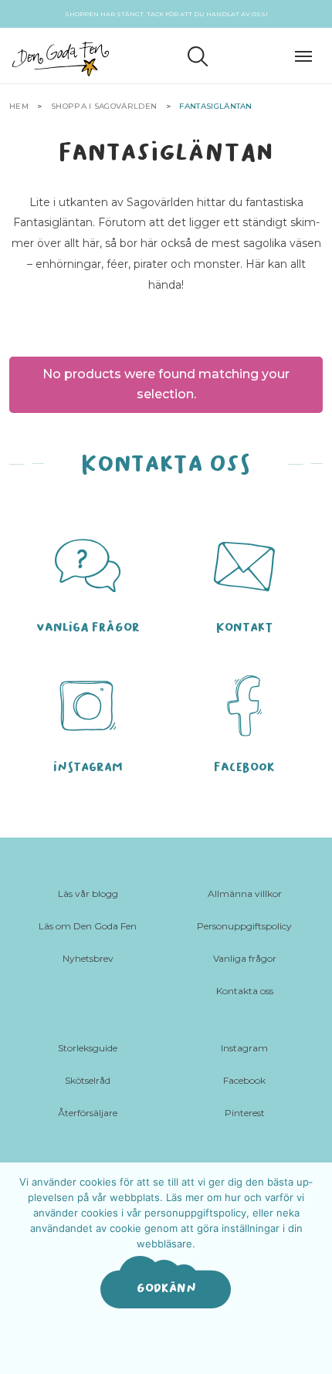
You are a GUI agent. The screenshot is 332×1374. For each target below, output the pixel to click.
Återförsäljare (87, 1112)
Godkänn (166, 1288)
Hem (19, 106)
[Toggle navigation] (307, 54)
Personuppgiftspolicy (244, 926)
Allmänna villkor (245, 893)
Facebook (244, 1080)
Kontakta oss (244, 991)
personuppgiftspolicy (195, 1212)
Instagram (244, 1048)
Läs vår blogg (88, 893)
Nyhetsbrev (88, 958)
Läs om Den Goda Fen (88, 926)
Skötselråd (87, 1080)
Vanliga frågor (244, 958)
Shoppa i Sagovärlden (104, 106)
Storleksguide (87, 1048)
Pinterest (245, 1112)
